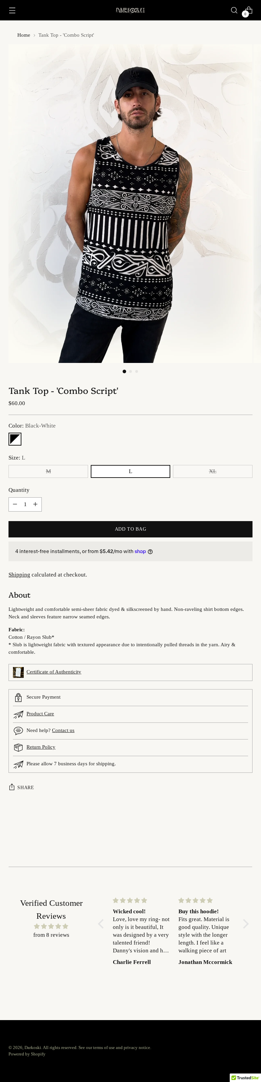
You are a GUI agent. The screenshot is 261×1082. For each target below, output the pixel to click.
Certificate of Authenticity (54, 672)
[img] (51, 926)
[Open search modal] (234, 10)
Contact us (63, 730)
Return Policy (41, 747)
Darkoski (32, 1047)
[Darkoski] (130, 10)
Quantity (19, 490)
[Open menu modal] (12, 10)
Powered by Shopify (27, 1054)
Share (25, 787)
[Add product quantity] (35, 504)
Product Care (40, 713)
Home (23, 35)
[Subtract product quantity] (15, 504)
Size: (16, 457)
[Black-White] (14, 439)
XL (212, 471)
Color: (32, 425)
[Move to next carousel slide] (247, 843)
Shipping (19, 574)
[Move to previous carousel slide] (231, 843)
